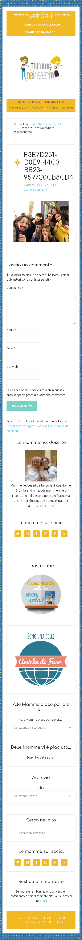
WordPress (48, 922)
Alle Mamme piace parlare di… (41, 719)
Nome (11, 329)
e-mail (44, 901)
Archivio (41, 787)
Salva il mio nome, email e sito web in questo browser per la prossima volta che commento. (36, 392)
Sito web (12, 366)
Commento (15, 287)
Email (11, 348)
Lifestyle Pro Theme (50, 918)
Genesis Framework (29, 922)
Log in (60, 922)
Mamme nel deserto (41, 47)
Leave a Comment (35, 189)
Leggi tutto (46, 505)
